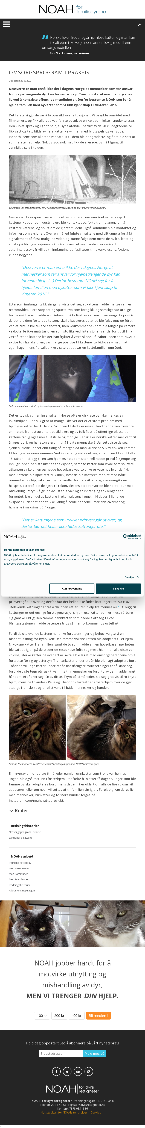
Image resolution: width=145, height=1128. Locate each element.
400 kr (76, 1015)
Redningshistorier (19, 885)
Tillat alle (118, 588)
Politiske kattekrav (20, 862)
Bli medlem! (98, 1015)
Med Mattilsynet (19, 879)
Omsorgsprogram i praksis (25, 832)
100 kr (42, 1015)
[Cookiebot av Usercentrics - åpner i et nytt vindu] (125, 536)
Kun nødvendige (72, 588)
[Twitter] (67, 1071)
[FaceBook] (56, 1071)
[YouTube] (78, 1071)
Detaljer (129, 577)
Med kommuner (18, 874)
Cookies (96, 1112)
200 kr (59, 1015)
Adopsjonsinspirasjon (22, 890)
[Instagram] (89, 1071)
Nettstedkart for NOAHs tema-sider (64, 1112)
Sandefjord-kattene (21, 837)
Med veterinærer (19, 868)
